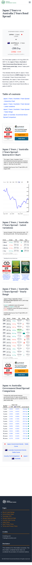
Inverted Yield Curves (8, 520)
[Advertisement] (16, 24)
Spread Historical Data (9, 518)
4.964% (17, 426)
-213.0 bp (25, 428)
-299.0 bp (25, 411)
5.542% (17, 436)
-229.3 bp (25, 421)
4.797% (17, 421)
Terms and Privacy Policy (10, 526)
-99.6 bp (25, 433)
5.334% (17, 433)
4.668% (17, 414)
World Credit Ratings (8, 512)
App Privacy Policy (8, 524)
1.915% (11, 414)
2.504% (11, 421)
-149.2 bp (25, 438)
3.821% (11, 436)
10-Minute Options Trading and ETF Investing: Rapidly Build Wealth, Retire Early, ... (16, 277)
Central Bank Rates (8, 514)
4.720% (17, 418)
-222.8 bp (25, 423)
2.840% (11, 426)
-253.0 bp (25, 418)
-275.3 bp (25, 414)
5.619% (17, 438)
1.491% (11, 409)
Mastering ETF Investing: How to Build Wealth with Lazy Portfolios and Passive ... (7, 277)
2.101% (11, 416)
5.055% (17, 428)
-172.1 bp (25, 436)
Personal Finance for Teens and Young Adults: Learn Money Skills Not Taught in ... (25, 277)
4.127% (11, 438)
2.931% (11, 431)
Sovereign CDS (6, 516)
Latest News (6, 522)
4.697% (17, 409)
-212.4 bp (25, 426)
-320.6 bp (25, 409)
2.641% (11, 423)
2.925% (11, 428)
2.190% (11, 418)
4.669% (17, 416)
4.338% (11, 433)
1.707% (11, 411)
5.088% (17, 431)
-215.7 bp (25, 431)
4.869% (17, 423)
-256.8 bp (25, 416)
